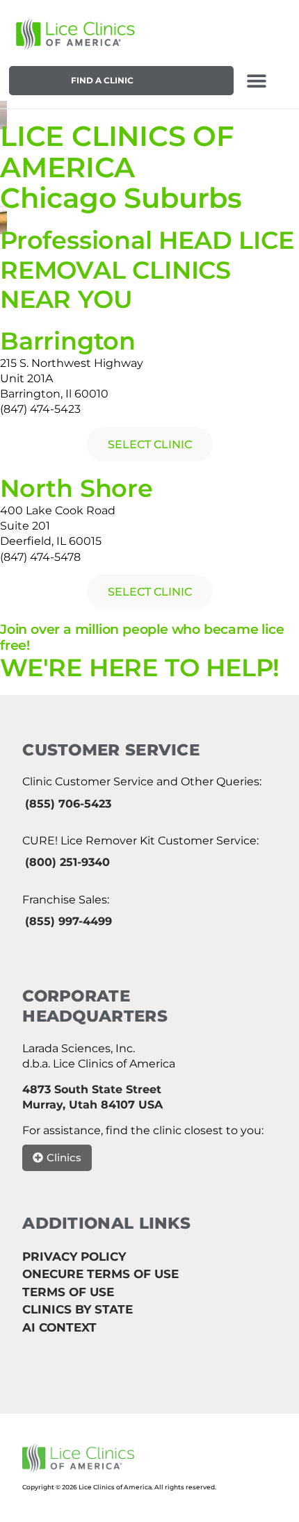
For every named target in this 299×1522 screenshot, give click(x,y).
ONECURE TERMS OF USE (100, 1274)
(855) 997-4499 (68, 921)
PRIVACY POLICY (74, 1256)
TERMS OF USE (68, 1292)
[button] (256, 80)
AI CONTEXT (59, 1327)
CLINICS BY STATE (77, 1309)
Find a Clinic (102, 80)
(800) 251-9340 (67, 862)
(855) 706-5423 (68, 803)
